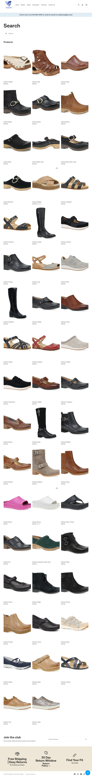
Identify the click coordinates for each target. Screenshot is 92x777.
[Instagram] (78, 774)
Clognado (10, 774)
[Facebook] (75, 774)
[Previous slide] (6, 63)
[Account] (82, 5)
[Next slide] (28, 63)
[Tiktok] (84, 774)
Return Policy (45, 765)
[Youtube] (81, 774)
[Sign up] (86, 739)
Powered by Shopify (18, 774)
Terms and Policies (30, 774)
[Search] (79, 5)
